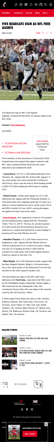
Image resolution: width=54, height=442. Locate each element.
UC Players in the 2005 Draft (17, 152)
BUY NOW (31, 435)
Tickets (16, 4)
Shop (21, 4)
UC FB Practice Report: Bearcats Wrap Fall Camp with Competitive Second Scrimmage (35, 352)
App (31, 4)
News (37, 13)
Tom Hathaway (18, 125)
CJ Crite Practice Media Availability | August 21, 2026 (34, 364)
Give (26, 4)
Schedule (18, 13)
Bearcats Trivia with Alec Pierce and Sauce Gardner (33, 339)
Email (36, 4)
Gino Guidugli (42, 141)
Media (45, 13)
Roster (29, 13)
